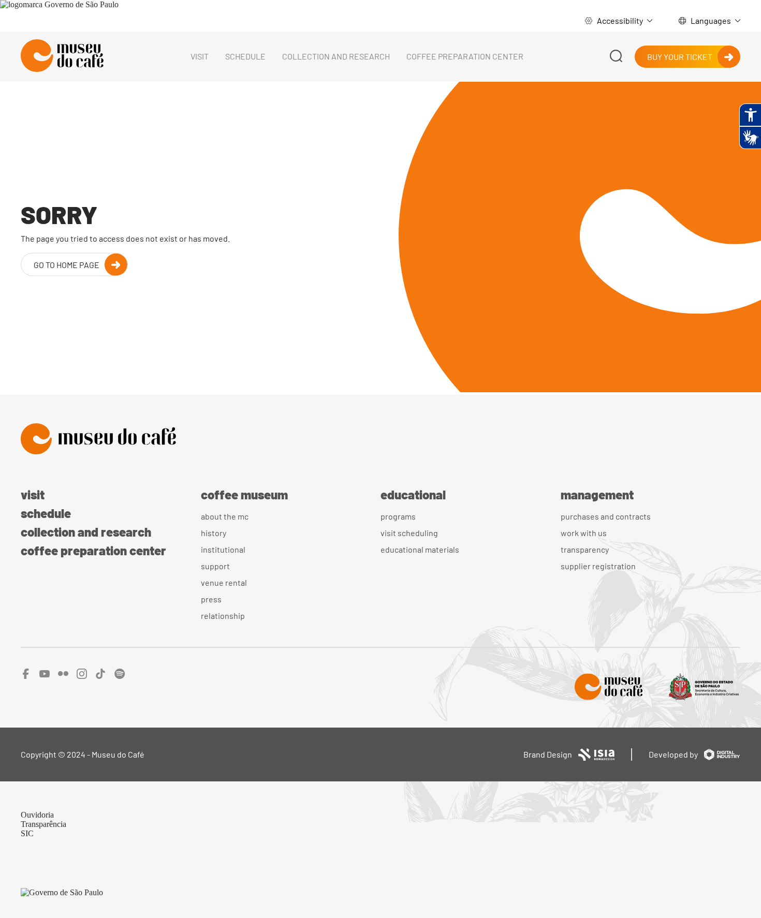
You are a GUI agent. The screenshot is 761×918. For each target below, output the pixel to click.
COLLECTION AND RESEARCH (336, 56)
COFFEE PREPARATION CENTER (464, 56)
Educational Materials (419, 549)
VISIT (200, 56)
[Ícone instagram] (82, 676)
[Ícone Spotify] (119, 676)
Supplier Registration (598, 566)
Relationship (223, 615)
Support (215, 566)
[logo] (62, 56)
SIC (27, 833)
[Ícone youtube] (44, 676)
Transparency (585, 549)
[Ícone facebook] (26, 676)
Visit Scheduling (409, 533)
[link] (59, 4)
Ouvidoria (37, 814)
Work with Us (584, 533)
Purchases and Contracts (606, 516)
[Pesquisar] (616, 57)
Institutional (223, 549)
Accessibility (620, 20)
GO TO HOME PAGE (66, 264)
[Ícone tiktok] (100, 676)
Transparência (43, 824)
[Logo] (380, 439)
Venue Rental (224, 582)
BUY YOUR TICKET (679, 57)
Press (211, 599)
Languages (711, 20)
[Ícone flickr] (63, 676)
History (213, 533)
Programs (398, 516)
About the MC (224, 516)
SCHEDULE (245, 56)
